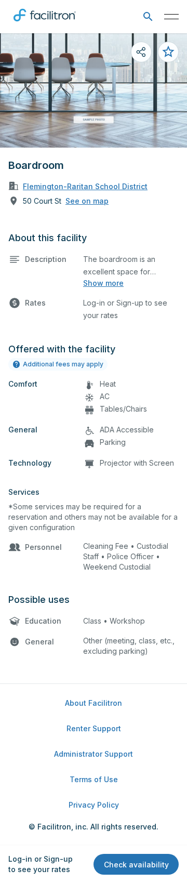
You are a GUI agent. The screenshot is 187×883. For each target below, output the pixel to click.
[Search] (148, 17)
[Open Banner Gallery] (93, 90)
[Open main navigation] (171, 16)
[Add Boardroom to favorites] (168, 52)
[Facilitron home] (44, 23)
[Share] (141, 52)
